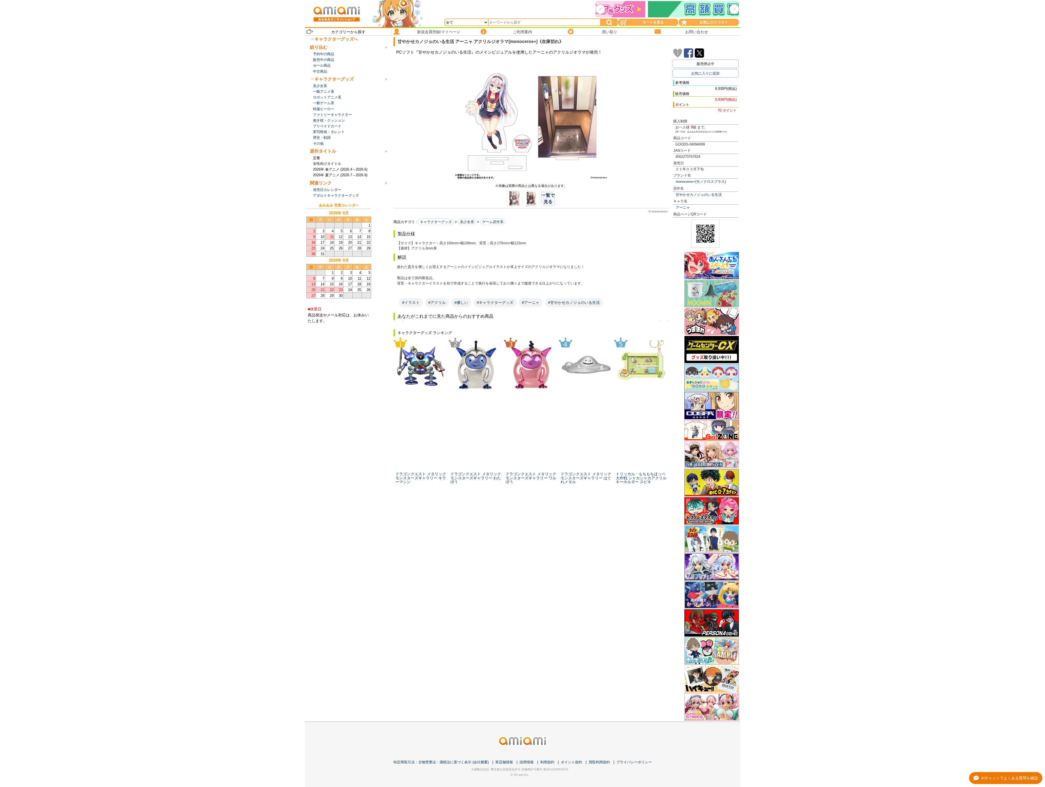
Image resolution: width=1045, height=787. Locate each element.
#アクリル (437, 302)
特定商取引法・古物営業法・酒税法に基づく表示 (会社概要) (441, 762)
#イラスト (411, 302)
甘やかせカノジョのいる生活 (699, 195)
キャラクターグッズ (436, 222)
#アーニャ (530, 302)
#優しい (461, 302)
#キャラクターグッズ (495, 302)
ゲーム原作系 (492, 222)
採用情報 (527, 762)
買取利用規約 (599, 762)
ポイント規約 (571, 762)
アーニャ (683, 207)
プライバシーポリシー (634, 762)
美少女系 (467, 222)
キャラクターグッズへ (336, 39)
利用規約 (547, 762)
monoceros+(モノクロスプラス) (701, 182)
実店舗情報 (504, 762)
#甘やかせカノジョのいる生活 (574, 302)
